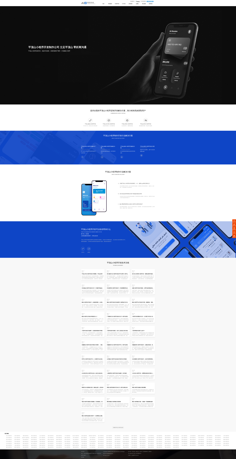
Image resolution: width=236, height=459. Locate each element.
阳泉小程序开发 (226, 441)
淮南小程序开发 (42, 439)
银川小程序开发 (50, 437)
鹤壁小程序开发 (50, 441)
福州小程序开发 (50, 435)
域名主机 (137, 451)
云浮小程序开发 (92, 447)
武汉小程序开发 (17, 437)
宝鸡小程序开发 (109, 447)
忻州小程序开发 (50, 443)
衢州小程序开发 (109, 437)
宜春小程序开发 (226, 443)
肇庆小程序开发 (226, 445)
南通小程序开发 (142, 437)
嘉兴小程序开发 (126, 435)
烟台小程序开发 (159, 439)
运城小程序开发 (42, 443)
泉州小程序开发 (142, 445)
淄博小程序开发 (134, 439)
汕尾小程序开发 (25, 447)
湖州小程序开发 (67, 437)
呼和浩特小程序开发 (92, 435)
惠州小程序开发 (9, 447)
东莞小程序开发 (59, 447)
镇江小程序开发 (209, 437)
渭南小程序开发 (126, 447)
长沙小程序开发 (42, 435)
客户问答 (129, 451)
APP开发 (123, 3)
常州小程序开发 (201, 437)
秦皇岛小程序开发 (142, 441)
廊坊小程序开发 (201, 441)
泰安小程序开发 (184, 439)
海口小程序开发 (101, 435)
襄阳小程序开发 (101, 443)
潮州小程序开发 (76, 447)
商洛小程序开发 (167, 447)
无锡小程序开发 (126, 437)
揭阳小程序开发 (84, 447)
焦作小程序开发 (67, 441)
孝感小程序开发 (126, 443)
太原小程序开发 (9, 437)
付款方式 (141, 451)
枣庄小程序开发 (142, 439)
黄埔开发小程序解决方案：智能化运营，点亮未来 (92, 387)
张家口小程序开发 (176, 441)
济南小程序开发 (117, 435)
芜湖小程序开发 (25, 439)
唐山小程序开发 (134, 441)
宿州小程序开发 (226, 437)
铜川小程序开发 (101, 447)
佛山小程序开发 (193, 445)
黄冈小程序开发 (142, 443)
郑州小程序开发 (59, 437)
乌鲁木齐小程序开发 (25, 437)
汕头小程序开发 (184, 445)
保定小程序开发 (167, 441)
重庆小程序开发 (34, 435)
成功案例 (130, 3)
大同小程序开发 (218, 441)
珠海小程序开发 (176, 445)
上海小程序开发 (193, 435)
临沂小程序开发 (209, 439)
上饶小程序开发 (17, 445)
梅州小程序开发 (17, 447)
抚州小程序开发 (9, 445)
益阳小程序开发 (84, 445)
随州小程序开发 (159, 443)
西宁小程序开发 (42, 437)
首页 (103, 3)
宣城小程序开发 (117, 439)
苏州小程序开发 (193, 437)
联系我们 (151, 3)
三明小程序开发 (134, 445)
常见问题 (133, 451)
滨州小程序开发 (9, 441)
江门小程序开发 (201, 445)
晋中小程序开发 (34, 443)
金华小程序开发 (109, 435)
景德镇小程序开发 (168, 443)
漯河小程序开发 (84, 441)
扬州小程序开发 (176, 437)
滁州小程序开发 (84, 439)
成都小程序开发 (25, 435)
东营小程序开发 (151, 439)
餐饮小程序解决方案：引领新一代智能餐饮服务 (142, 401)
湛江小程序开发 (209, 445)
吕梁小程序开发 (67, 443)
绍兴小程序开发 (76, 437)
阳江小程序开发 (42, 447)
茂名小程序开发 (218, 445)
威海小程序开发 (193, 439)
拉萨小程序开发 (142, 435)
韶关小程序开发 (167, 445)
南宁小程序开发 (184, 435)
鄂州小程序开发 (109, 443)
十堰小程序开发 (84, 443)
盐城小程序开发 (167, 437)
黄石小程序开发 (76, 443)
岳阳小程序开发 (59, 445)
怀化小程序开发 (109, 445)
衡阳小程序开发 (42, 445)
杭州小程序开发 (176, 447)
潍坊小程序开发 (167, 439)
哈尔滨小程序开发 (76, 435)
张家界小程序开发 (76, 445)
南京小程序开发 (176, 435)
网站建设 (110, 3)
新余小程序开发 (193, 443)
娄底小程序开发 (117, 445)
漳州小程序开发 (151, 445)
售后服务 (234, 228)
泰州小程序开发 (218, 437)
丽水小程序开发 (84, 437)
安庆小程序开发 (67, 439)
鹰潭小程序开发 (201, 443)
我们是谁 (144, 3)
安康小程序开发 (159, 447)
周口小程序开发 (117, 441)
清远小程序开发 (50, 447)
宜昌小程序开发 (92, 443)
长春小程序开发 (17, 435)
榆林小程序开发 (151, 447)
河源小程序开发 (34, 447)
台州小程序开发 (92, 437)
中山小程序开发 (67, 447)
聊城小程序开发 (226, 439)
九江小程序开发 (184, 443)
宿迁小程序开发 (184, 437)
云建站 (137, 3)
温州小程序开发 (101, 437)
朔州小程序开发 (25, 443)
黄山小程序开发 (76, 439)
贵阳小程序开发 (59, 435)
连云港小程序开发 (151, 437)
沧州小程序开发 (193, 441)
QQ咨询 (234, 232)
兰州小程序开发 (151, 435)
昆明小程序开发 (134, 435)
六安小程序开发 (101, 439)
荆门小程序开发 (117, 443)
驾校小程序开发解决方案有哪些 (139, 387)
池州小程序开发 (109, 439)
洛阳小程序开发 (25, 441)
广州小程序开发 (67, 435)
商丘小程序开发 (101, 441)
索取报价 (234, 236)
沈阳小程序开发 (209, 435)
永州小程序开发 (101, 445)
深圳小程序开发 (218, 435)
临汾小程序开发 (59, 443)
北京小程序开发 (9, 435)
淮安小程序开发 (159, 437)
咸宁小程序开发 (151, 443)
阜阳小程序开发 (92, 439)
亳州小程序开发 (17, 439)
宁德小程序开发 (159, 445)
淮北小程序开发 (9, 439)
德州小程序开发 (218, 439)
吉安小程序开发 (218, 443)
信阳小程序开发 (109, 441)
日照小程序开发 (201, 439)
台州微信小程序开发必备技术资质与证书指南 (117, 359)
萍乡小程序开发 (176, 443)
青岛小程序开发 (126, 439)
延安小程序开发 (134, 447)
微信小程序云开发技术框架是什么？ (89, 316)
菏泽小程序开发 (17, 441)
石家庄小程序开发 (201, 435)
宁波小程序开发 (159, 435)
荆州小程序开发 (134, 443)
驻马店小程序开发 (126, 441)
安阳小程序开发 (42, 441)
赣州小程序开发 (209, 443)
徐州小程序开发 (134, 437)
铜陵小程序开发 (59, 439)
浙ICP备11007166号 (106, 455)
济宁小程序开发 (176, 439)
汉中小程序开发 (142, 447)
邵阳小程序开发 (50, 445)
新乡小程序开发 (59, 441)
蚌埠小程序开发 (34, 439)
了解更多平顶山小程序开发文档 (118, 427)
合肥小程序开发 (84, 435)
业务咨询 (234, 224)
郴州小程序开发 (92, 445)
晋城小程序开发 (17, 443)
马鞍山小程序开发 (51, 439)
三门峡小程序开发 (92, 441)
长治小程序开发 (9, 443)
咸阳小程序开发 (117, 447)
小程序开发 (117, 3)
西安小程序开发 (34, 437)
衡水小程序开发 (209, 441)
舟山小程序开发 (117, 437)
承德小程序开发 (184, 441)
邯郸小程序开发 (151, 441)
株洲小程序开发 (25, 445)
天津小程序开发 (226, 435)
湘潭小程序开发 (34, 445)
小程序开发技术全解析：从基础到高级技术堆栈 (92, 330)
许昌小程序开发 (76, 441)
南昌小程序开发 (167, 435)
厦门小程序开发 (126, 445)
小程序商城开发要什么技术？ (138, 330)
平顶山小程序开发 (34, 441)
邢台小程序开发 (159, 441)
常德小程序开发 (67, 445)
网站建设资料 (145, 451)
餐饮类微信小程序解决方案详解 (114, 401)
